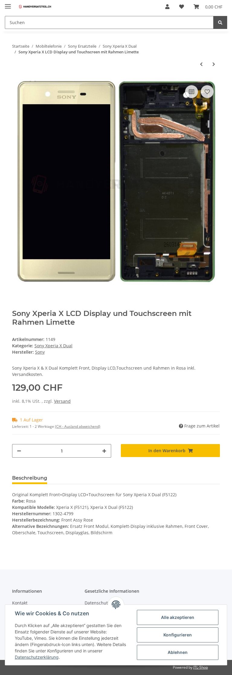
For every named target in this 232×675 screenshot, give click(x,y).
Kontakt (19, 603)
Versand (62, 401)
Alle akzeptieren (177, 617)
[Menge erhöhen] (104, 450)
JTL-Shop (200, 667)
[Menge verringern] (19, 450)
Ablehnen (178, 652)
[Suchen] (220, 22)
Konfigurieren (177, 634)
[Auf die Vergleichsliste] (191, 91)
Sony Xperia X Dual (53, 346)
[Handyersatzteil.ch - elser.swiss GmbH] (35, 7)
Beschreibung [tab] (29, 478)
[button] (167, 7)
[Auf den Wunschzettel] (207, 91)
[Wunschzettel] (181, 7)
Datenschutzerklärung (37, 657)
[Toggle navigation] (8, 4)
